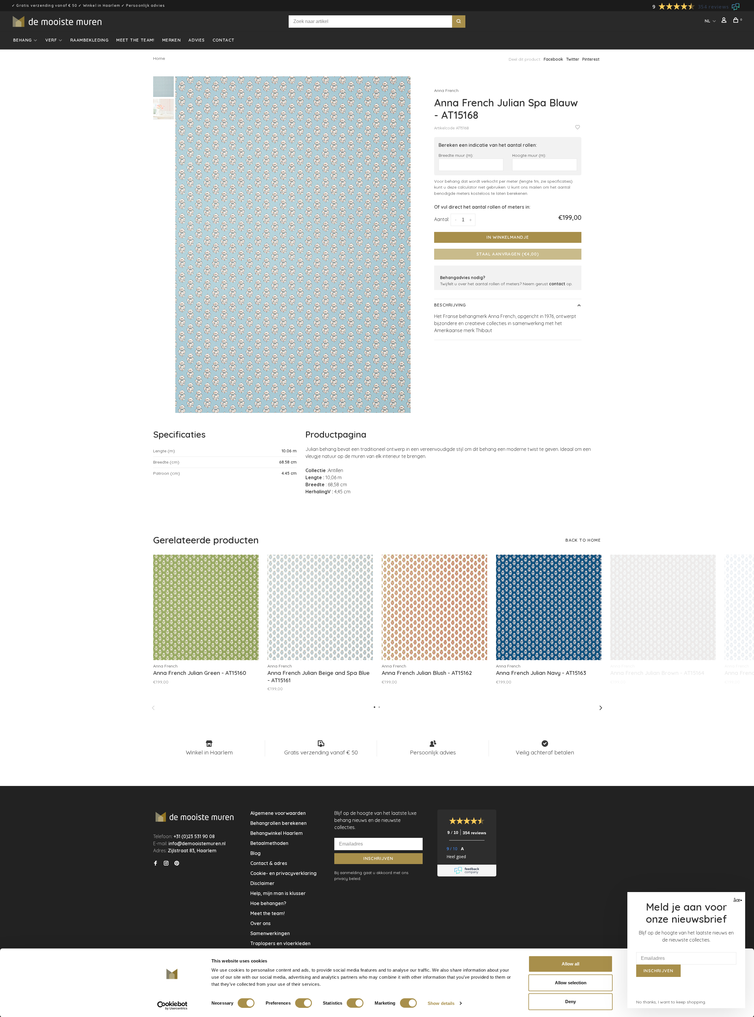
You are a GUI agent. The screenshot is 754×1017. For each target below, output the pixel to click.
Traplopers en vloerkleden (280, 943)
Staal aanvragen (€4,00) (508, 254)
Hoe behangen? (268, 903)
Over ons (260, 923)
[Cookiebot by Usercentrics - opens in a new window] (172, 1005)
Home (159, 58)
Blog (255, 853)
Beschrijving (450, 305)
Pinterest (590, 59)
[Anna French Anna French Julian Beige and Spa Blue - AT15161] (320, 607)
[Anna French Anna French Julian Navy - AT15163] (548, 607)
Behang (22, 40)
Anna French (446, 90)
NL (708, 21)
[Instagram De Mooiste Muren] (166, 863)
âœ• (737, 900)
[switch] (303, 1003)
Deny (570, 1001)
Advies (196, 40)
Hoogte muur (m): (529, 155)
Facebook (553, 59)
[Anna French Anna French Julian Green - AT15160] (206, 607)
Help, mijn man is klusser (278, 893)
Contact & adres (268, 863)
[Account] (724, 21)
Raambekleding (89, 40)
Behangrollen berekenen (278, 823)
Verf (51, 40)
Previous (153, 708)
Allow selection (570, 982)
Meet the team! (135, 40)
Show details (441, 1003)
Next (601, 708)
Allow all (570, 963)
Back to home (583, 540)
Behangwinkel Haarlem (276, 833)
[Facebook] (155, 863)
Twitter (572, 59)
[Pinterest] (176, 863)
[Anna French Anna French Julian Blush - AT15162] (434, 607)
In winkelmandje (508, 237)
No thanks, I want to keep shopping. (671, 1002)
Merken (171, 40)
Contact (224, 40)
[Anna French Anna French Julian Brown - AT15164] (663, 607)
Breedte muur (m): (456, 155)
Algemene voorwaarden (278, 813)
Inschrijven (378, 858)
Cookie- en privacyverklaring (283, 873)
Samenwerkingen (270, 933)
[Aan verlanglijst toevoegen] (577, 128)
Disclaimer (262, 883)
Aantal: (441, 219)
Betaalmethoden (269, 843)
